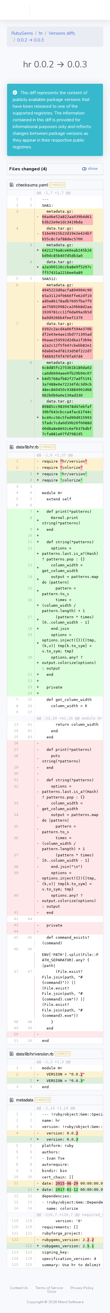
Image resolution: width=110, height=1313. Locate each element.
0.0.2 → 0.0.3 (30, 40)
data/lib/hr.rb (27, 447)
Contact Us (19, 1287)
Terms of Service (50, 1287)
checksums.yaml (32, 185)
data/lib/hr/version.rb (34, 1054)
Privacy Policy (82, 1287)
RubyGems (22, 33)
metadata (24, 1100)
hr (41, 33)
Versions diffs (62, 33)
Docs (51, 1291)
